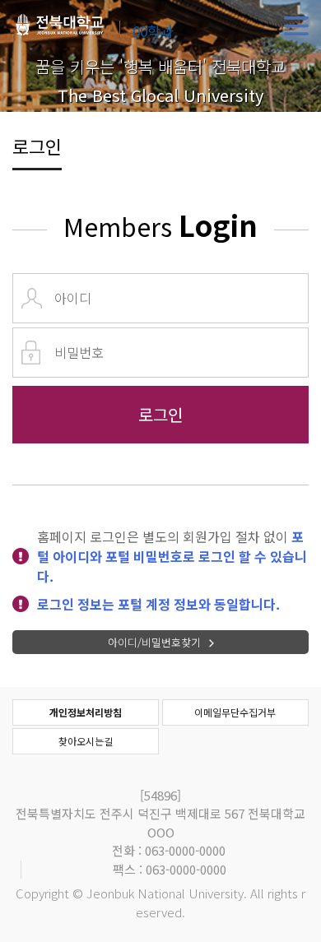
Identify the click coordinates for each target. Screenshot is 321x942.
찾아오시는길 (85, 741)
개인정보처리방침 (85, 712)
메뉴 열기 (296, 26)
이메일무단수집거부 (235, 712)
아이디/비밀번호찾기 (154, 642)
